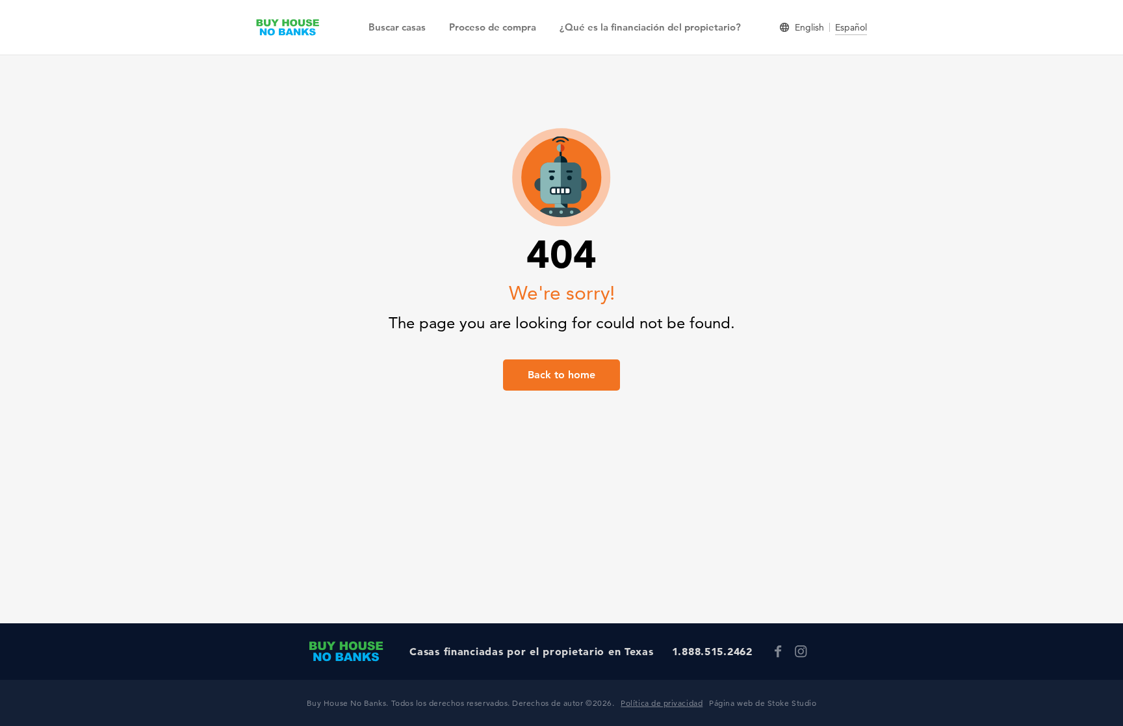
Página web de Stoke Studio (762, 703)
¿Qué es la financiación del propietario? (650, 27)
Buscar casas (397, 27)
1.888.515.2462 (712, 651)
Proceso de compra (492, 27)
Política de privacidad (662, 703)
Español (851, 27)
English (809, 27)
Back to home (561, 375)
